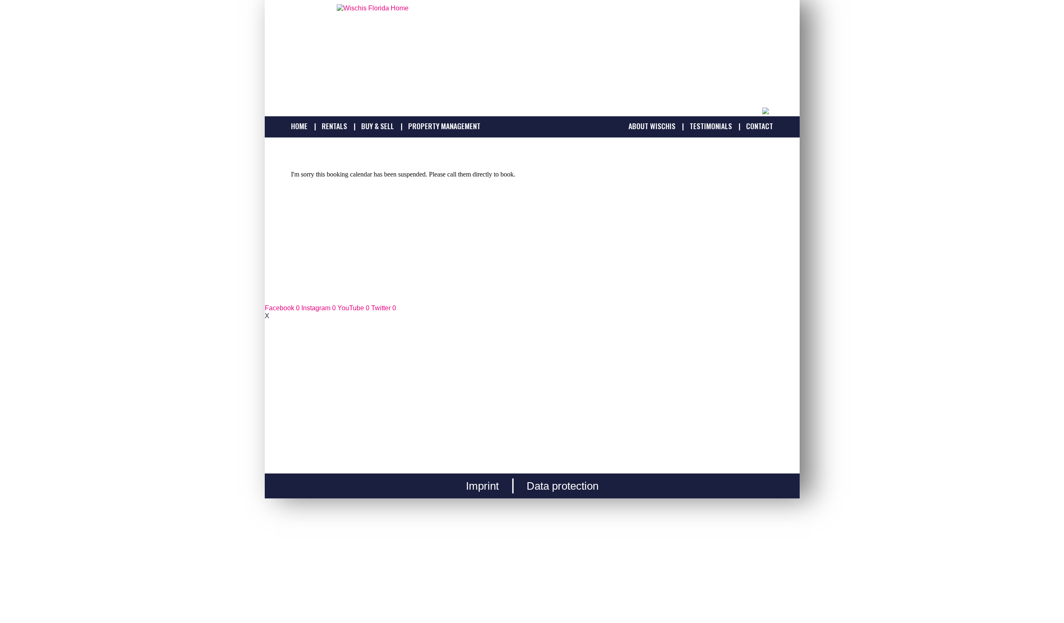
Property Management (444, 126)
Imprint (482, 486)
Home (299, 126)
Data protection (562, 486)
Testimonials (711, 126)
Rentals (334, 126)
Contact (759, 126)
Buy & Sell (377, 126)
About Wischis (651, 126)
